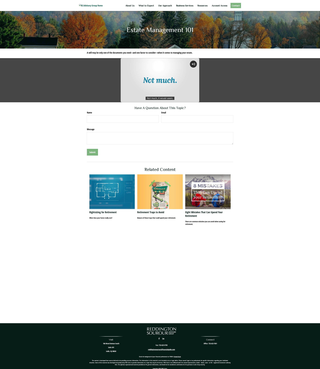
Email (163, 112)
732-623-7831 (212, 343)
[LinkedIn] (163, 338)
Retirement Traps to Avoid (150, 212)
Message (90, 129)
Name (89, 112)
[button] (129, 5)
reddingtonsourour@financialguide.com (161, 349)
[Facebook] (159, 338)
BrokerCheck (177, 357)
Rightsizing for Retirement (103, 212)
